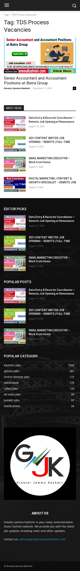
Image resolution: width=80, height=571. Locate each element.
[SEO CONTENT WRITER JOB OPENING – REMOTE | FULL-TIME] (15, 143)
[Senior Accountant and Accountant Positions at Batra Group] (40, 55)
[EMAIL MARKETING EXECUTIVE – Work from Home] (15, 164)
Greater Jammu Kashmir (17, 88)
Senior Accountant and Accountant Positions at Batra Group (35, 80)
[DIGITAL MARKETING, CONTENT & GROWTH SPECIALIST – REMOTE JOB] (15, 184)
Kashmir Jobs (11, 71)
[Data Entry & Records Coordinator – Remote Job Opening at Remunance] (15, 123)
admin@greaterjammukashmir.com (42, 539)
